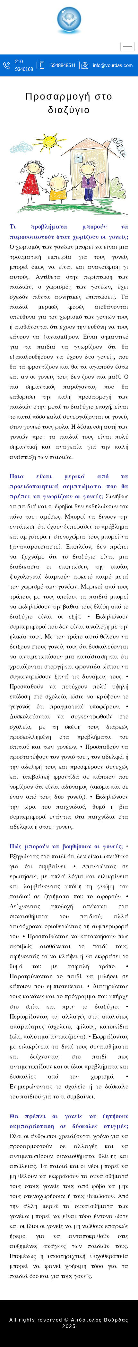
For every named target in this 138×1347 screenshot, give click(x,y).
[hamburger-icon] (127, 46)
